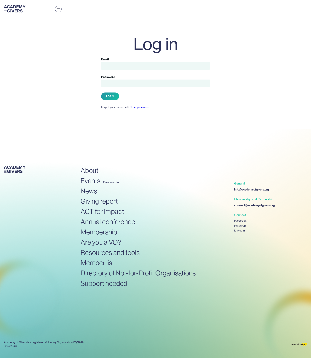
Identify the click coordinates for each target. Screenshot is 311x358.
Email (105, 59)
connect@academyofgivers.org (254, 205)
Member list (97, 262)
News (89, 191)
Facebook (240, 220)
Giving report (99, 201)
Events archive (111, 182)
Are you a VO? (101, 242)
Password (108, 77)
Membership (99, 232)
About (89, 170)
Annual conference (108, 221)
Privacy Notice (10, 346)
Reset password (139, 107)
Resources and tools (110, 252)
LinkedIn (239, 230)
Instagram (240, 225)
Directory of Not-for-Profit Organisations (138, 273)
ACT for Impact (102, 211)
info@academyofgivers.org (251, 189)
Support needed (104, 283)
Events (91, 180)
